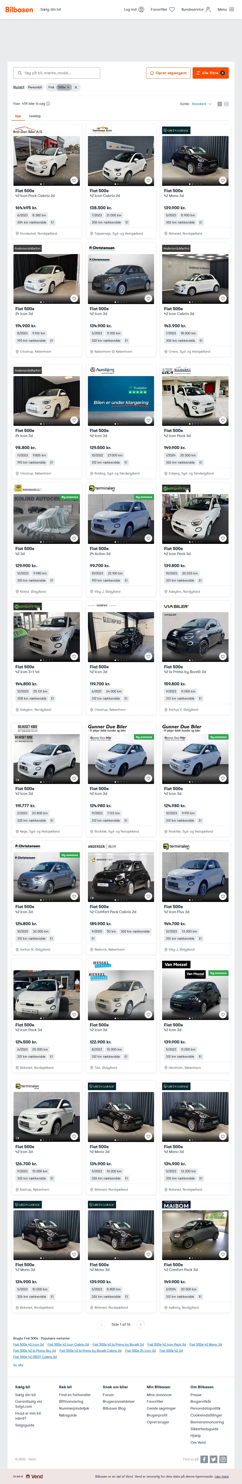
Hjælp (195, 1435)
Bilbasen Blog (114, 1408)
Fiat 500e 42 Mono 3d (206, 1344)
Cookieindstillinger (206, 1415)
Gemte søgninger (161, 1408)
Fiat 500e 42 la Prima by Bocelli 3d (118, 1344)
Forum (108, 1395)
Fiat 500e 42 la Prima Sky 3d (34, 1350)
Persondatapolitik (205, 1408)
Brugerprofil (157, 1415)
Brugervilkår (200, 1401)
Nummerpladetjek (74, 1408)
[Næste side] (141, 1324)
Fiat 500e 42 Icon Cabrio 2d (68, 1344)
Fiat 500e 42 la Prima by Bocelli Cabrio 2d (90, 1350)
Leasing (34, 116)
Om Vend (198, 1442)
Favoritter (155, 1401)
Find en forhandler (75, 1395)
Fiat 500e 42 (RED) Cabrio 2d (35, 1357)
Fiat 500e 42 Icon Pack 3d (166, 1344)
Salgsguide (24, 1425)
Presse (195, 1395)
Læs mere (222, 1476)
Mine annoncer (159, 1395)
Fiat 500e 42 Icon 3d (28, 1344)
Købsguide (68, 1415)
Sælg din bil (25, 1395)
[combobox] (56, 73)
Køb (18, 116)
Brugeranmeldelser (119, 1401)
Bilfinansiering (71, 1401)
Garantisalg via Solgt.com (28, 1404)
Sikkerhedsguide (204, 1429)
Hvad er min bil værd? (28, 1416)
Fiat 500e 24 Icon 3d (140, 1350)
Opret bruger (158, 1422)
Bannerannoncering (207, 1422)
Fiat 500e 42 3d (171, 1350)
